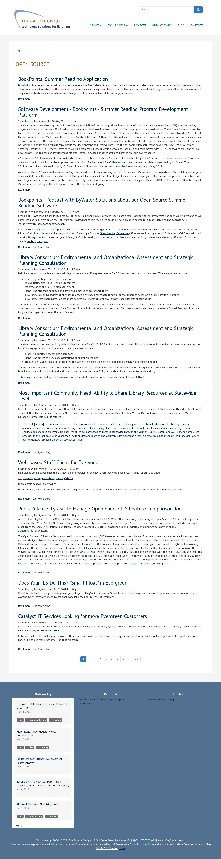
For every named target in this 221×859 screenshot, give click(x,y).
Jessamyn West (155, 216)
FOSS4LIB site (87, 551)
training (56, 719)
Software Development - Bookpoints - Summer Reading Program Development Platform (103, 112)
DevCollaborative (115, 162)
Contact (196, 25)
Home (19, 51)
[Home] (42, 19)
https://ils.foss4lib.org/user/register (147, 563)
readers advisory (37, 719)
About (95, 25)
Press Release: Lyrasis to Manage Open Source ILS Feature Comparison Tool (100, 508)
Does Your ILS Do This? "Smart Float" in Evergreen (72, 582)
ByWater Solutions (41, 216)
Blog (181, 25)
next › (125, 659)
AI (21, 719)
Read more (24, 99)
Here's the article (50, 630)
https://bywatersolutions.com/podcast (41, 223)
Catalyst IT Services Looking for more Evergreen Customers (82, 616)
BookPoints (25, 85)
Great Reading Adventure (114, 233)
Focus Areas (116, 25)
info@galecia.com (174, 840)
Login (122, 848)
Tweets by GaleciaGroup (161, 699)
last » (135, 659)
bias (31, 747)
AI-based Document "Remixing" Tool (37, 804)
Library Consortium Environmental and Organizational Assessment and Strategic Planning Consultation (105, 260)
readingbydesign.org (38, 241)
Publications (162, 25)
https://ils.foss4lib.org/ (35, 530)
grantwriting (35, 816)
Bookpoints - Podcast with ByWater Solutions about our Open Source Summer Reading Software (102, 202)
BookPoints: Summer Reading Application (63, 78)
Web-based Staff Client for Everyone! (59, 462)
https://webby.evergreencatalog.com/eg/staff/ (45, 478)
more (19, 826)
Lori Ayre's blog (41, 247)
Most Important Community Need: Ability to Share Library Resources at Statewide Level (107, 395)
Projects (140, 25)
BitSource (93, 162)
